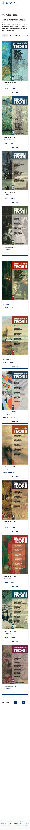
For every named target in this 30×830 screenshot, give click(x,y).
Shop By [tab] (4, 35)
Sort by (12, 35)
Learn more (24, 825)
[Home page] (10, 3)
